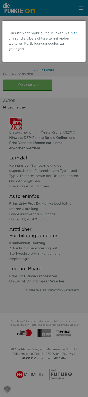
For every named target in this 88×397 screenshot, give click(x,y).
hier (74, 33)
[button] (7, 389)
